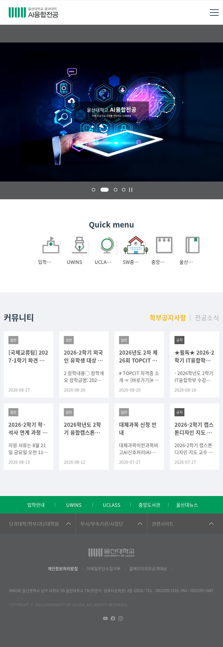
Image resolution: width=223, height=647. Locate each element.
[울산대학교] (111, 552)
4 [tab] (123, 189)
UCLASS (112, 504)
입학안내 (36, 504)
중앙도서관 (149, 504)
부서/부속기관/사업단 (101, 523)
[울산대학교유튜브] (105, 618)
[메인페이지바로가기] (33, 12)
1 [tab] (93, 189)
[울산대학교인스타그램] (120, 618)
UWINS (74, 504)
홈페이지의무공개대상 (148, 568)
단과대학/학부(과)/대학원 (34, 523)
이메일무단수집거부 (104, 568)
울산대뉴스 (187, 504)
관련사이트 (163, 523)
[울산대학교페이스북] (113, 618)
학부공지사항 (168, 317)
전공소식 (207, 317)
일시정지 (131, 190)
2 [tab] (104, 190)
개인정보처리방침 (63, 568)
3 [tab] (115, 189)
